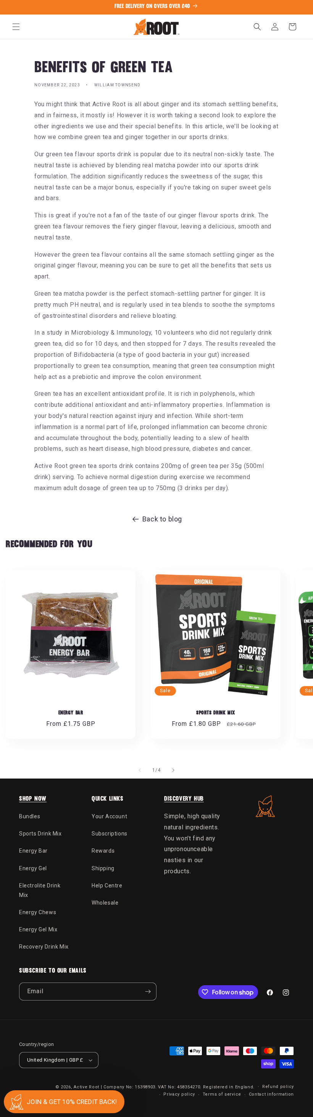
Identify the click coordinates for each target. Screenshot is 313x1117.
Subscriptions (109, 833)
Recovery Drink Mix (44, 947)
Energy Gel (33, 868)
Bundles (29, 816)
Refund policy (278, 1086)
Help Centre (107, 885)
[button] (16, 26)
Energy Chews (37, 912)
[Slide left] (139, 770)
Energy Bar (70, 713)
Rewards (103, 851)
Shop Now (33, 799)
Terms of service (222, 1094)
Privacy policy (179, 1094)
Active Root (86, 1087)
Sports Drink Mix (215, 713)
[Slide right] (173, 770)
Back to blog (162, 519)
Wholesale (105, 903)
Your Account (109, 816)
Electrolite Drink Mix (39, 890)
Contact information (271, 1094)
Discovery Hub (184, 799)
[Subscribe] (147, 991)
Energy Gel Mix (38, 929)
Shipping (103, 868)
